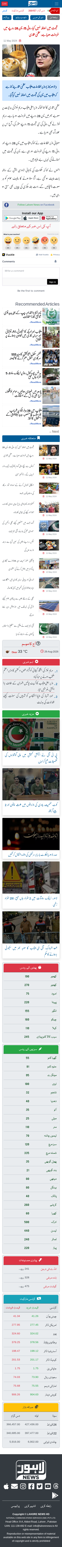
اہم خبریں (28, 662)
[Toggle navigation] (56, 4)
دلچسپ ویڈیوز (20, 17)
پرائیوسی (15, 1506)
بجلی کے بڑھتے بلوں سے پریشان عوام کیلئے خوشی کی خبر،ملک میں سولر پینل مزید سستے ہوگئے (18, 606)
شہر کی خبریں (38, 17)
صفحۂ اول (53, 17)
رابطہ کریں (45, 1506)
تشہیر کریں (30, 1506)
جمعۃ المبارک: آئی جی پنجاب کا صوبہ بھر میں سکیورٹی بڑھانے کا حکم (31, 951)
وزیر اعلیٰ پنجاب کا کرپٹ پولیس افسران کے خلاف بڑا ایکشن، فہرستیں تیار (28, 686)
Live (5, 4)
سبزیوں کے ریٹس (28, 1049)
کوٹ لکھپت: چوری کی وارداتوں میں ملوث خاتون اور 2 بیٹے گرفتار (31, 808)
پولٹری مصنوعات (28, 1260)
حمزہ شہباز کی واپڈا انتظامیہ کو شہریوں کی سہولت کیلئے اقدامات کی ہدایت (28, 699)
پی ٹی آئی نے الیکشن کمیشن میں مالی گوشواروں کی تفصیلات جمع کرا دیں (31, 758)
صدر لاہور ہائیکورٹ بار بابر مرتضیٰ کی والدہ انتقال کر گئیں (32, 854)
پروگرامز (6, 17)
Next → (53, 431)
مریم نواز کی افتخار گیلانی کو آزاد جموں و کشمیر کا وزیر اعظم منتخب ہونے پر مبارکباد (28, 673)
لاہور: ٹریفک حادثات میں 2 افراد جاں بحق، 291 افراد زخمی (31, 901)
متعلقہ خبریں (28, 438)
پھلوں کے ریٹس (28, 968)
